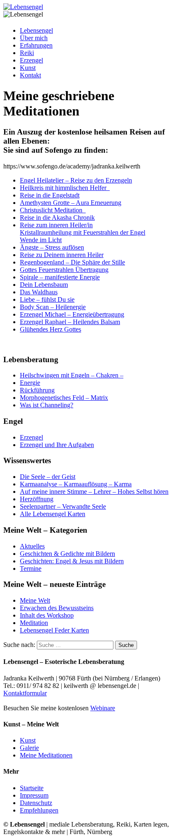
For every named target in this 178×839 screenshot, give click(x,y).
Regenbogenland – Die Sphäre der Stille (72, 262)
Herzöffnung (36, 498)
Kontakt (30, 75)
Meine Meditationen (46, 755)
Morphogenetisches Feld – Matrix (64, 397)
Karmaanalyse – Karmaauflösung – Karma (76, 484)
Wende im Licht (41, 239)
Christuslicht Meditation (52, 210)
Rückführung (37, 390)
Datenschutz (36, 802)
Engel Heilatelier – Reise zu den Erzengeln (76, 180)
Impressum (34, 795)
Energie (30, 382)
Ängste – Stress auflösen (52, 247)
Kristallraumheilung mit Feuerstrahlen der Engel (82, 232)
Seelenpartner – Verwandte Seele (63, 506)
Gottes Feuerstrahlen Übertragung (64, 269)
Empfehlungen (39, 810)
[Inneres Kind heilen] (85, 210)
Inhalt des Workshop (47, 615)
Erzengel (31, 60)
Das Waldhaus (39, 292)
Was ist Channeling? (46, 405)
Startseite (31, 787)
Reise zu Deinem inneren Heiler (61, 254)
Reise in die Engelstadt (49, 195)
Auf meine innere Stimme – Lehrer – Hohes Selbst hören (94, 491)
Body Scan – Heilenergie (53, 306)
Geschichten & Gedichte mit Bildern (67, 553)
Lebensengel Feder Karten (54, 630)
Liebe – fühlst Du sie (47, 299)
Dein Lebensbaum (44, 284)
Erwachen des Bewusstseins (57, 607)
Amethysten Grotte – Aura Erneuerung (70, 202)
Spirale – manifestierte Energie (60, 277)
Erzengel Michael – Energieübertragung (72, 314)
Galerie (29, 747)
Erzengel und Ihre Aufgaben (57, 444)
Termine (30, 568)
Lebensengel (36, 30)
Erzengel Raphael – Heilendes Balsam (70, 321)
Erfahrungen (36, 45)
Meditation (34, 622)
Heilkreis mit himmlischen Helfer (65, 187)
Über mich (34, 37)
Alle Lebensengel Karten (52, 513)
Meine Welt (35, 600)
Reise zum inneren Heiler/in (56, 224)
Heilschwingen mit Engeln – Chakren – (71, 375)
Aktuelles (32, 546)
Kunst (28, 67)
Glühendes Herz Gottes (50, 329)
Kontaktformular (25, 693)
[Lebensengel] (23, 6)
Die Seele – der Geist (47, 476)
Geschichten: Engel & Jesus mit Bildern (72, 561)
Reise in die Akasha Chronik (57, 217)
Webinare (102, 708)
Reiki (27, 52)
